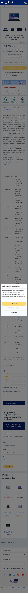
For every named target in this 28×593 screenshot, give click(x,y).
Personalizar (14, 312)
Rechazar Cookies (14, 308)
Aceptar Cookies (14, 303)
